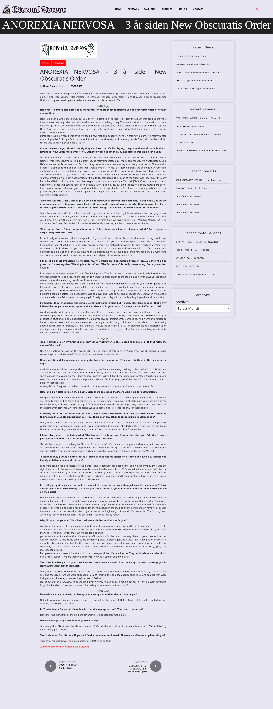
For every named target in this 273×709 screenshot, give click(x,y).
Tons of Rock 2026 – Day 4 (188, 196)
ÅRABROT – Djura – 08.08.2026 (190, 258)
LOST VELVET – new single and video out (195, 88)
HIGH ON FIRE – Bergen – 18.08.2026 (193, 250)
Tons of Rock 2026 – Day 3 (188, 204)
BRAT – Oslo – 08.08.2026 (187, 266)
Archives (182, 301)
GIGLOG (182, 9)
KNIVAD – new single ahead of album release (197, 72)
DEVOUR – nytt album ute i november (194, 80)
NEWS (118, 9)
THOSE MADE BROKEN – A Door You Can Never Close (201, 150)
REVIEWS (132, 9)
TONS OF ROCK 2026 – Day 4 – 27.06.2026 (195, 274)
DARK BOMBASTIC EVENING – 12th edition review (199, 180)
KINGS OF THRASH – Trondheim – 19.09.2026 (197, 242)
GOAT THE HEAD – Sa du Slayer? (69, 666)
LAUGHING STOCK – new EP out (191, 56)
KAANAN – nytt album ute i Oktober (193, 64)
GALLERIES (150, 9)
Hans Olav (49, 86)
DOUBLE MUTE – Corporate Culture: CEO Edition (199, 134)
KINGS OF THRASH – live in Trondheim (194, 188)
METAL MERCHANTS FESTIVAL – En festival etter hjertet (137, 670)
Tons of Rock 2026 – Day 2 (188, 212)
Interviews (58, 63)
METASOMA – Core (184, 142)
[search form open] (257, 9)
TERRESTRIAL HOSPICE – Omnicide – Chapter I (198, 118)
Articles (45, 63)
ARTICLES (167, 9)
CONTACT (198, 9)
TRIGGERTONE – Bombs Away (190, 126)
